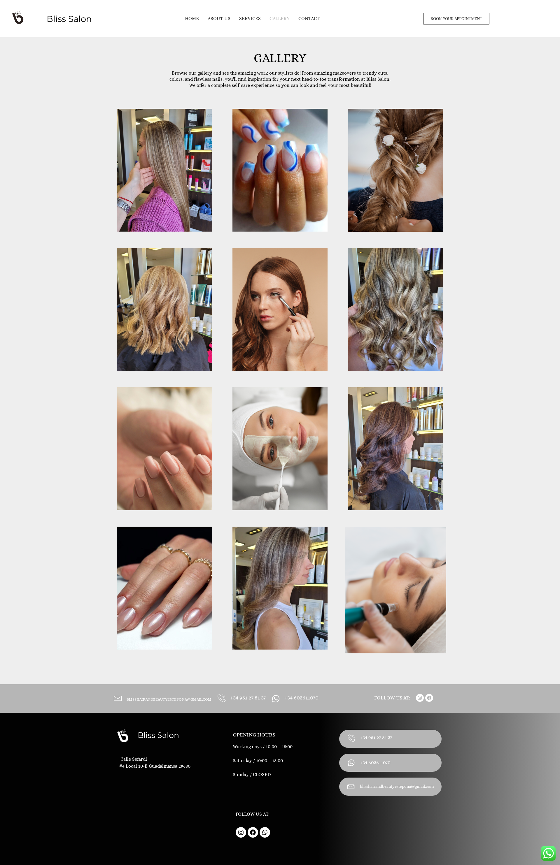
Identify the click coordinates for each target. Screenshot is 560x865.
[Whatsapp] (265, 832)
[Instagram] (420, 698)
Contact (309, 18)
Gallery (280, 18)
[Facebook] (429, 698)
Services (250, 18)
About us (219, 18)
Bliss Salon (158, 735)
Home (192, 18)
